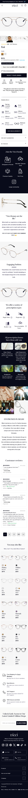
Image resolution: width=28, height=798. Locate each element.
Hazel (17, 591)
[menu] (4, 5)
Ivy (3, 591)
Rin (17, 637)
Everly (4, 660)
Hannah (18, 614)
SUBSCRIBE (21, 723)
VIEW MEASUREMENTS (14, 131)
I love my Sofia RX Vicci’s (9, 512)
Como (18, 660)
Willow (18, 568)
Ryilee (4, 637)
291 (19, 534)
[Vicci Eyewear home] (14, 5)
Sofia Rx (4, 488)
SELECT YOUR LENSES (14, 75)
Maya (4, 614)
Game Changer (7, 481)
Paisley (4, 568)
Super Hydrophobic (7, 472)
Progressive (5, 503)
